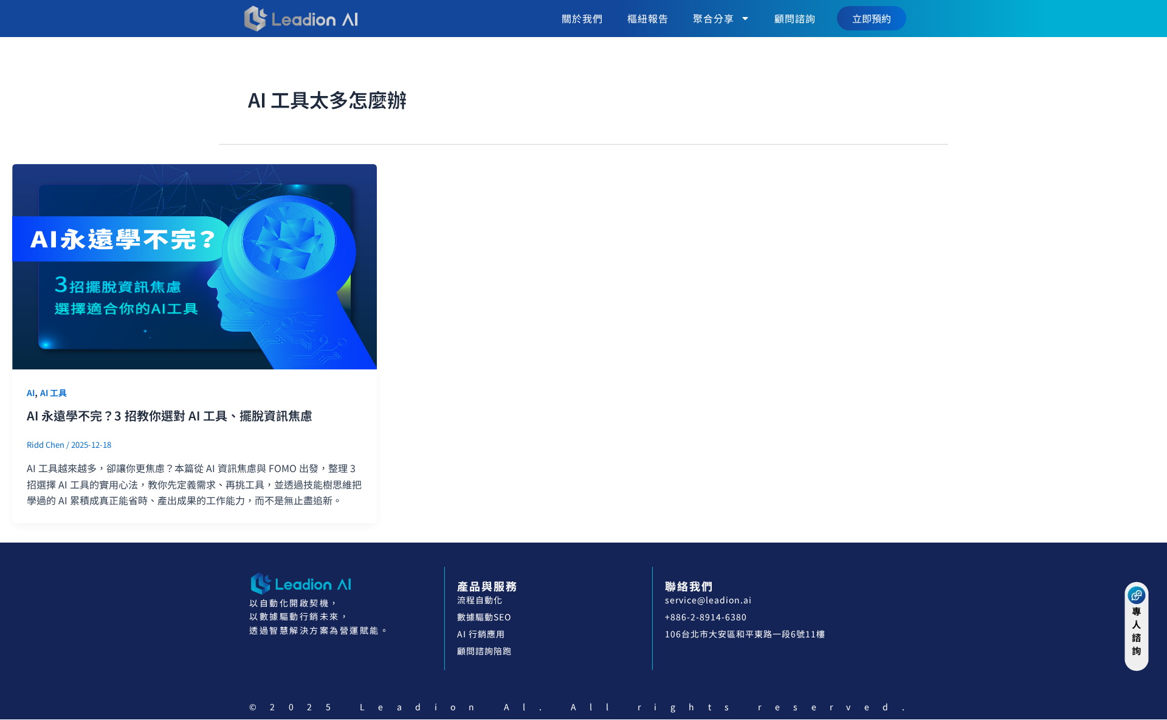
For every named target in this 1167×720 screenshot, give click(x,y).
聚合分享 (713, 18)
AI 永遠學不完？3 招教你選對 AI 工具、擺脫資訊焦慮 (169, 415)
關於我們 (582, 18)
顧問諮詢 (795, 18)
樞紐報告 (648, 18)
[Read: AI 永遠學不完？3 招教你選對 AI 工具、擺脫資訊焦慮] (194, 265)
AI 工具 (53, 392)
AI (31, 392)
